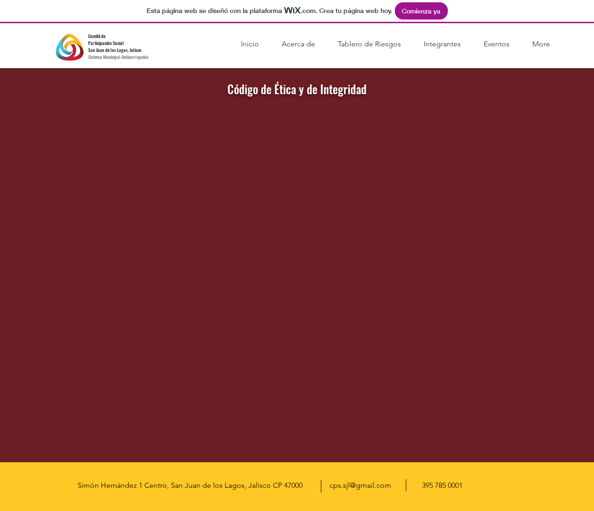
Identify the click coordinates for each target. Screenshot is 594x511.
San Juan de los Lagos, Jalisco (115, 49)
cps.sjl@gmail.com (360, 485)
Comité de (96, 35)
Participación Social (106, 42)
